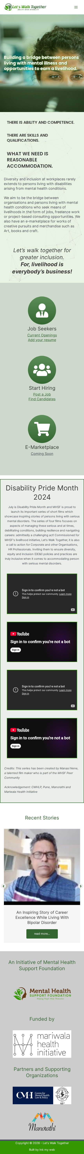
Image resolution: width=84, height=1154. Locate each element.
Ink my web (47, 1149)
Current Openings (42, 335)
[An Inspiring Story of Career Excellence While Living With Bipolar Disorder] (42, 866)
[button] (3, 886)
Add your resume (42, 340)
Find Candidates (42, 399)
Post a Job (42, 394)
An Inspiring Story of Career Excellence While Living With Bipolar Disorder (42, 917)
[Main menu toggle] (76, 7)
